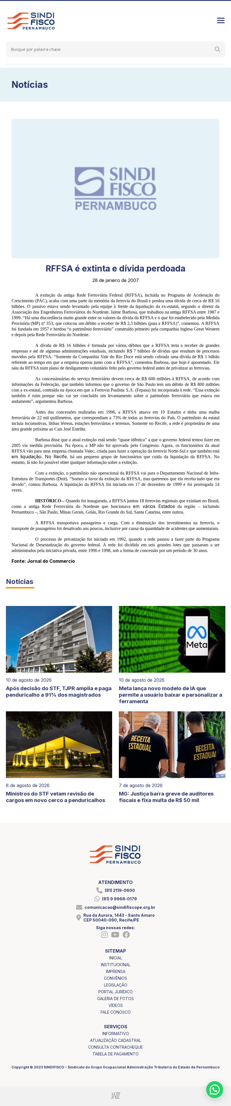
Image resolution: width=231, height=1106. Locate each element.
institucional (115, 964)
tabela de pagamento (115, 1053)
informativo (115, 1033)
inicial (115, 957)
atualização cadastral (115, 1040)
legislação (115, 985)
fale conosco (116, 1012)
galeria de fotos (115, 998)
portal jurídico (115, 991)
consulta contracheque (115, 1047)
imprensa (115, 971)
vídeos (115, 1005)
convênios (115, 978)
